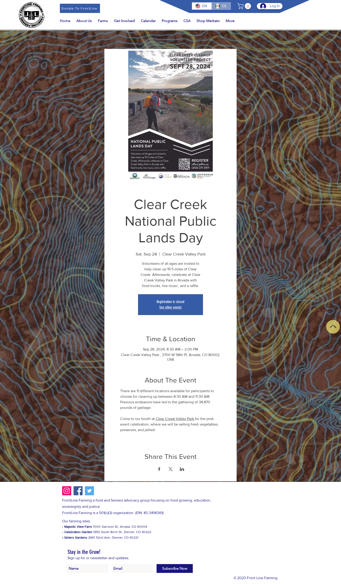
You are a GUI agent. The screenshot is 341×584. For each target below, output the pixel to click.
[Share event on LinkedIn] (182, 469)
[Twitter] (89, 490)
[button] (244, 6)
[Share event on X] (170, 469)
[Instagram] (66, 490)
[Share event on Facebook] (159, 469)
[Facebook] (78, 490)
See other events (170, 307)
